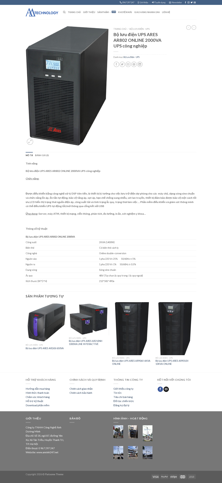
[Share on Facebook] (116, 64)
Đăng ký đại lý (121, 405)
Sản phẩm (103, 12)
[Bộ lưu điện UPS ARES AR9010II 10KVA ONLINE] (176, 328)
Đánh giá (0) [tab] (42, 155)
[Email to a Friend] (128, 64)
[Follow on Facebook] (185, 2)
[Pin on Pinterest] (134, 64)
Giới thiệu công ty (123, 388)
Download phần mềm (37, 405)
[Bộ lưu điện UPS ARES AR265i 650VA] (46, 322)
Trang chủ (74, 12)
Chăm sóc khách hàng (38, 396)
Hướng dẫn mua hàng (38, 388)
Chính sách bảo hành (81, 392)
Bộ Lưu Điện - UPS (140, 29)
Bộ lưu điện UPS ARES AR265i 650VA (45, 348)
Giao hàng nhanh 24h (147, 12)
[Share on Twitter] (122, 64)
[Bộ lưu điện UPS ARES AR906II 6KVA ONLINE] (132, 328)
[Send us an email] (195, 2)
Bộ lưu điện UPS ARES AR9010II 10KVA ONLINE (172, 362)
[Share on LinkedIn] (140, 64)
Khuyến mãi (125, 12)
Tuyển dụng (159, 2)
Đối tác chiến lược (123, 400)
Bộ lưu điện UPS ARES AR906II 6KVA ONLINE (131, 362)
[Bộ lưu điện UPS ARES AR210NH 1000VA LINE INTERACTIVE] (89, 318)
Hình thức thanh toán (37, 392)
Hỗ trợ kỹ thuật (34, 400)
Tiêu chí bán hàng (123, 396)
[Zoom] (30, 142)
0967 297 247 (128, 2)
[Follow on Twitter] (192, 2)
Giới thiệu (143, 2)
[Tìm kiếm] (64, 12)
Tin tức (117, 392)
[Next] (195, 337)
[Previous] (25, 337)
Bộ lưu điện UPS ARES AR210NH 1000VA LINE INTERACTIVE (85, 342)
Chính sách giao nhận (81, 388)
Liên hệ (166, 12)
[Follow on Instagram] (188, 2)
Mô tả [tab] (29, 155)
